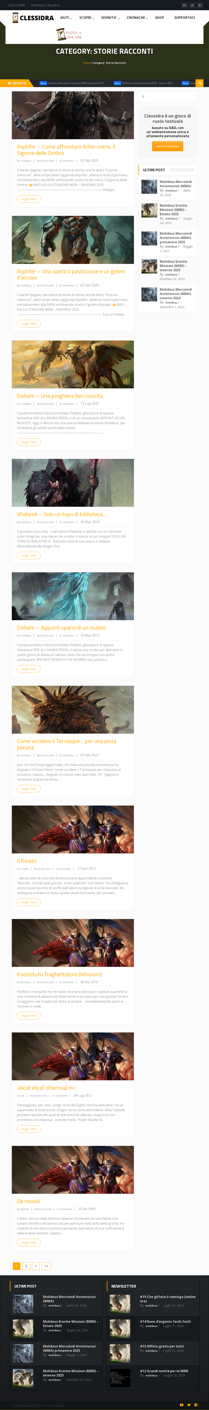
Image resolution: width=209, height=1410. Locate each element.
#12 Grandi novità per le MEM (164, 1371)
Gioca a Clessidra (167, 146)
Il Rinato (27, 860)
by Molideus (24, 982)
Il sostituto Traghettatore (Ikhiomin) (59, 974)
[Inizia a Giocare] (69, 34)
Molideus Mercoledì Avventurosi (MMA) (176, 183)
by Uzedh (22, 869)
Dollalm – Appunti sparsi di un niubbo (61, 627)
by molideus (24, 161)
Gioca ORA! (17, 5)
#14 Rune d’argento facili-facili (165, 1321)
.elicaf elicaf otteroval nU (46, 1087)
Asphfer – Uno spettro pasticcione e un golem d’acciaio (71, 274)
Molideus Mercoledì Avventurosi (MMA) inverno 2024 (176, 293)
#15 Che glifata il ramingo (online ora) (168, 1299)
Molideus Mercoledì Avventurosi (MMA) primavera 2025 (45, 83)
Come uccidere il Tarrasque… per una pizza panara (66, 744)
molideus (171, 190)
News (85, 83)
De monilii (28, 1201)
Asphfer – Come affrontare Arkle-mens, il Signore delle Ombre (66, 149)
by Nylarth (23, 1209)
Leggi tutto (28, 199)
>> (46, 1266)
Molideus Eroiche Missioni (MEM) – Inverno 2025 (116, 83)
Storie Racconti (45, 161)
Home (86, 63)
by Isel (20, 1095)
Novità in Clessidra (45, 5)
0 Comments (66, 161)
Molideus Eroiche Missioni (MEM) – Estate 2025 (173, 209)
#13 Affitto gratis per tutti (162, 1346)
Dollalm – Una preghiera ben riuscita (60, 395)
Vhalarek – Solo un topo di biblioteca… (62, 514)
